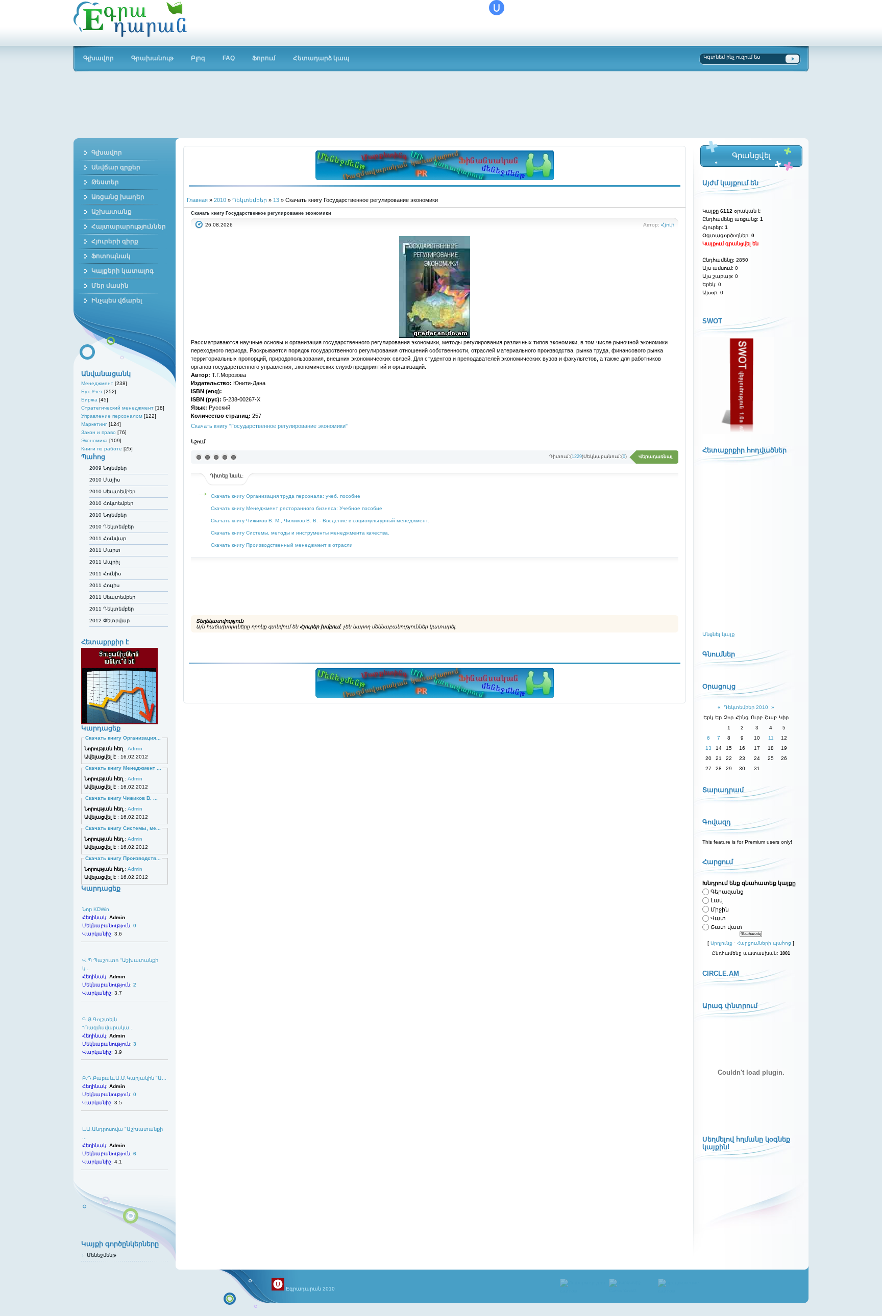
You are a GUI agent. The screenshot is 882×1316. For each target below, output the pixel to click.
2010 (220, 200)
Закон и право (98, 432)
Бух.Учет (92, 391)
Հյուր (667, 224)
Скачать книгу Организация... (123, 738)
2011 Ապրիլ (104, 562)
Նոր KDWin (95, 909)
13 (276, 200)
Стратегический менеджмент (117, 408)
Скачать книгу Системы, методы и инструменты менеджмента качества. (300, 533)
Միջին (719, 909)
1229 (577, 456)
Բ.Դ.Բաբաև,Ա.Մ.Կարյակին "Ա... (124, 1078)
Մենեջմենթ (101, 1255)
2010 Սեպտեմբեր (112, 491)
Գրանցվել (751, 155)
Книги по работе (101, 448)
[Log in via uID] (496, 7)
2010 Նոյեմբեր (108, 515)
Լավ (716, 901)
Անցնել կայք (718, 634)
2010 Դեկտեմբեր (111, 526)
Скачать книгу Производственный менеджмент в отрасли (282, 545)
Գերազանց (727, 892)
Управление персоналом (111, 416)
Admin (135, 748)
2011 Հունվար (107, 538)
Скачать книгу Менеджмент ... (123, 768)
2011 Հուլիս (104, 585)
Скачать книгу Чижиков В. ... (121, 798)
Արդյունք (721, 943)
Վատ (718, 918)
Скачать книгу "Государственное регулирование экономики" (269, 426)
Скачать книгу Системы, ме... (123, 828)
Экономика (94, 440)
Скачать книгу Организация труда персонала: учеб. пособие (285, 496)
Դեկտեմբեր (249, 200)
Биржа (89, 399)
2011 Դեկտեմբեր (111, 609)
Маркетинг (94, 424)
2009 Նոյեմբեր (108, 468)
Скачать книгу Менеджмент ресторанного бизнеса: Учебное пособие (296, 508)
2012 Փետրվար (109, 620)
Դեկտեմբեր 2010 (746, 707)
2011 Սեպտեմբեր (112, 597)
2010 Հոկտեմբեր (111, 503)
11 (771, 738)
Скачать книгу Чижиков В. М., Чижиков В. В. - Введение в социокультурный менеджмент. (320, 520)
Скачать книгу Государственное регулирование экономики (261, 213)
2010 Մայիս (104, 480)
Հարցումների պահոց (764, 943)
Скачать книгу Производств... (123, 858)
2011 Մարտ (104, 550)
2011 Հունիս (105, 573)
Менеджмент (97, 383)
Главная (197, 200)
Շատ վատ (726, 927)
